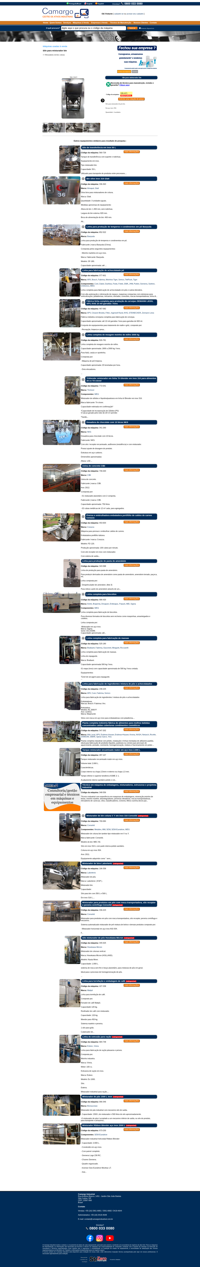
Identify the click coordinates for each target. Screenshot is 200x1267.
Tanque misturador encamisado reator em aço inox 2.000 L (111, 750)
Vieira (96, 1046)
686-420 (93, 600)
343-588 (93, 566)
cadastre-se (119, 14)
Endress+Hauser (122, 735)
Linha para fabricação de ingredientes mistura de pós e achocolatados (117, 684)
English (89, 4)
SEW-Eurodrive (117, 829)
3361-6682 (107, 1211)
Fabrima (101, 280)
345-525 (93, 943)
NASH (138, 735)
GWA (126, 284)
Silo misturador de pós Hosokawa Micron (102, 938)
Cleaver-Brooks (98, 313)
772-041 (93, 386)
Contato (153, 23)
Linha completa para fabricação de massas (107, 638)
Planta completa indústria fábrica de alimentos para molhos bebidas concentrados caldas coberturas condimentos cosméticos (116, 724)
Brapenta (96, 604)
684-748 (93, 1042)
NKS (89, 432)
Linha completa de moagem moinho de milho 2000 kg (112, 335)
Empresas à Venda (99, 23)
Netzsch (145, 735)
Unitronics (85, 286)
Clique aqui (124, 85)
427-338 (93, 986)
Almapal (90, 188)
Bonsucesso (92, 1106)
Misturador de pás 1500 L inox (97, 1096)
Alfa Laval (91, 735)
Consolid (91, 825)
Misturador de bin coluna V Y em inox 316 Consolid (111, 816)
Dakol (101, 284)
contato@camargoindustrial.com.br (98, 1219)
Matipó (90, 990)
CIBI (89, 475)
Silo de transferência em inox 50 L (99, 147)
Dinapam (105, 604)
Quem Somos (56, 23)
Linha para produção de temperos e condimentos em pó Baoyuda (118, 227)
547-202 (93, 730)
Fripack (122, 604)
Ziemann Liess (148, 313)
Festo (115, 284)
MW (103, 829)
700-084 (93, 821)
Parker (136, 284)
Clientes (135, 71)
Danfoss (108, 284)
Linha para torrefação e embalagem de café (103, 981)
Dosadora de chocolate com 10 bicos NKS (107, 422)
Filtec (108, 313)
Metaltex (97, 829)
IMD (128, 604)
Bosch (94, 280)
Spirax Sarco (101, 737)
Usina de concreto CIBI (93, 466)
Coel (96, 284)
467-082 (93, 309)
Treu (110, 737)
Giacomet (107, 648)
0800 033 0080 (133, 3)
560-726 (93, 153)
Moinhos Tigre (111, 280)
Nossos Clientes (141, 23)
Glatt (97, 188)
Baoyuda (91, 236)
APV (89, 313)
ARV (89, 280)
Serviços (67, 23)
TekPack (128, 280)
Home (45, 23)
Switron (151, 284)
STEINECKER (135, 313)
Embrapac (114, 604)
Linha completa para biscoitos (101, 594)
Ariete (89, 604)
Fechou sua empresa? (124, 71)
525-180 (93, 644)
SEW (108, 829)
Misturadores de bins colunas (55, 55)
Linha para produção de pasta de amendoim (104, 561)
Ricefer (153, 735)
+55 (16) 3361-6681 (93, 1211)
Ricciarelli (124, 648)
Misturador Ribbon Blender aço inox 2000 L (103, 1125)
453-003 (93, 523)
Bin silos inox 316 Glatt (97, 179)
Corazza (90, 527)
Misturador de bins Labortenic (97, 863)
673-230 (93, 1130)
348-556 (93, 792)
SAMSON (85, 737)
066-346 (93, 1102)
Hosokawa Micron (94, 947)
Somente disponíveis (147, 28)
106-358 (93, 869)
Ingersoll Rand (117, 313)
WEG (92, 286)
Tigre (135, 280)
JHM (131, 284)
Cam (94, 693)
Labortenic (91, 873)
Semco (121, 280)
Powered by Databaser (115, 1259)
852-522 (93, 232)
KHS (126, 313)
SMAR (92, 737)
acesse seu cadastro (135, 14)
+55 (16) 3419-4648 (99, 1215)
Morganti (115, 648)
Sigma (133, 604)
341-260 (93, 428)
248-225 (93, 689)
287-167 (93, 755)
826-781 (93, 340)
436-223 (93, 910)
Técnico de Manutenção (120, 23)
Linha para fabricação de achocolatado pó (103, 270)
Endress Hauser (107, 735)
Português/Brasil (75, 4)
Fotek (120, 284)
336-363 (93, 184)
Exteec (90, 1046)
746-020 (93, 471)
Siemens (143, 284)
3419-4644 (117, 1211)
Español (101, 4)
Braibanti (91, 648)
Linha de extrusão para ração (96, 1037)
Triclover (90, 390)
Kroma (132, 735)
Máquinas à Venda (81, 23)
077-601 (93, 275)
